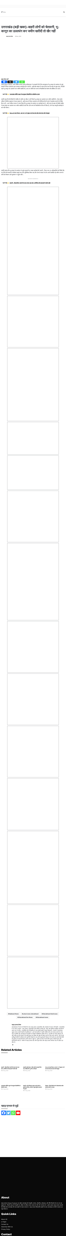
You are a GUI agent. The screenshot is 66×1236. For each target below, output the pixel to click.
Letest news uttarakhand (30, 975)
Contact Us (4, 1209)
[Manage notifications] (62, 1232)
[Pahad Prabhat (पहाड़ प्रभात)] (33, 8)
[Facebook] (4, 43)
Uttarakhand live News (25, 979)
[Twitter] (8, 1074)
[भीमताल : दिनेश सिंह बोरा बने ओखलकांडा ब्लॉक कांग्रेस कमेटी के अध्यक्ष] (55, 1040)
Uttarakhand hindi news (49, 975)
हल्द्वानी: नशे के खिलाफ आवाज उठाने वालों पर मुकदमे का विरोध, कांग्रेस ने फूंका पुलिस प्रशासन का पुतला (32, 1049)
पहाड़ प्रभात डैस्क (9, 32)
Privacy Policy (5, 1214)
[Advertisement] (33, 1090)
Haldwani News (14, 975)
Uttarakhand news (42, 979)
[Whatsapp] (22, 43)
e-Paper (3, 1206)
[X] (10, 43)
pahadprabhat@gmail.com (12, 1228)
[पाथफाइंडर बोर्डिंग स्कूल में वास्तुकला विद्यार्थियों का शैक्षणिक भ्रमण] (11, 1040)
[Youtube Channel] (18, 1074)
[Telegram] (16, 43)
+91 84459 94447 (10, 1230)
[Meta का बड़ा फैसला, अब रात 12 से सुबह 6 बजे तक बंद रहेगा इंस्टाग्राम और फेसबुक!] (55, 1021)
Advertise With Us (7, 1211)
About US (4, 1204)
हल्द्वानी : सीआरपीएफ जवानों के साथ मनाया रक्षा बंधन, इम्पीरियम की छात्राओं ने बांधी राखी (23, 2)
